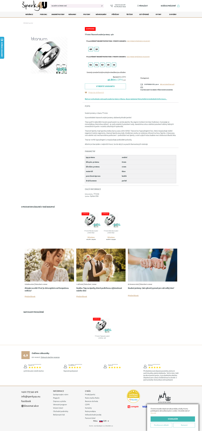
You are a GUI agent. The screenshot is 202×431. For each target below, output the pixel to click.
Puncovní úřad (90, 418)
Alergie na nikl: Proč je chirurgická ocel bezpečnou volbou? (47, 289)
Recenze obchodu (91, 401)
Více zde (153, 413)
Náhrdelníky (101, 14)
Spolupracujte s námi (60, 395)
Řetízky (130, 14)
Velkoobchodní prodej (93, 415)
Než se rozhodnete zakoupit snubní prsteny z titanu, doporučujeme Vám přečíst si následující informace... (126, 99)
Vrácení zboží (58, 408)
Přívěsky (115, 14)
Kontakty (88, 408)
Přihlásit (143, 6)
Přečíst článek (30, 297)
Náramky (72, 14)
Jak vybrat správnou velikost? (138, 41)
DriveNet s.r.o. (109, 426)
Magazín (56, 398)
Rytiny (158, 14)
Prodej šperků (90, 395)
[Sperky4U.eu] (35, 11)
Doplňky (172, 14)
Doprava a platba (59, 401)
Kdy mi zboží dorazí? (167, 84)
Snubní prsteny (57, 14)
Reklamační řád (59, 415)
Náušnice (29, 14)
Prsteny (86, 14)
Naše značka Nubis (92, 398)
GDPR (87, 405)
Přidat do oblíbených (96, 93)
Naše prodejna (90, 411)
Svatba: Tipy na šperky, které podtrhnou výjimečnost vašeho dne (99, 289)
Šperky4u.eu (28, 23)
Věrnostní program (60, 405)
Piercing (43, 14)
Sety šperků (144, 14)
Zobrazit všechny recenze (50, 357)
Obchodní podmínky (60, 411)
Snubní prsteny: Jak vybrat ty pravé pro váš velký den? (151, 288)
